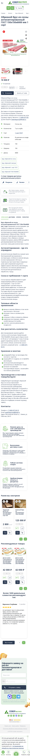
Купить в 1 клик (22, 93)
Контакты (8, 754)
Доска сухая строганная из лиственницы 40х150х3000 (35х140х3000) (7, 560)
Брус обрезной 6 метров (9, 163)
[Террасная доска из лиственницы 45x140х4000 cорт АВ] (8, 504)
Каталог (3, 754)
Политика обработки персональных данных (15, 728)
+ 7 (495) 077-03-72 (13, 410)
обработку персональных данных (14, 701)
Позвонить (24, 754)
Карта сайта (15, 726)
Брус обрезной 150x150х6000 (10, 171)
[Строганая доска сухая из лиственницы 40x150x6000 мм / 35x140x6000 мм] (20, 552)
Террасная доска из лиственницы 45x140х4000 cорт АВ (7, 512)
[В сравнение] (26, 35)
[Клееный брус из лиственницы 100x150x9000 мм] (20, 504)
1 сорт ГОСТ (19, 133)
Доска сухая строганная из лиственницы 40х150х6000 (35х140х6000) (19, 560)
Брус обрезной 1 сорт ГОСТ (10, 167)
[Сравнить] (4, 501)
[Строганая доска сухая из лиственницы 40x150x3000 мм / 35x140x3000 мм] (8, 552)
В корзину (8, 93)
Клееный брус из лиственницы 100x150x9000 (19, 512)
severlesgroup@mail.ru (18, 119)
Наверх (25, 529)
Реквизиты (23, 726)
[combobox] (4, 681)
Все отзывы (8, 642)
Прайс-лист (7, 726)
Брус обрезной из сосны (9, 159)
